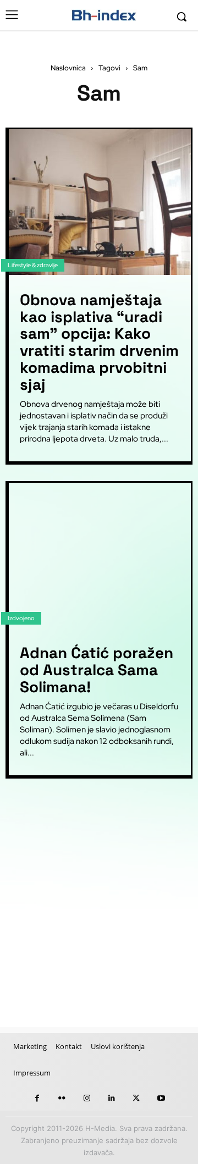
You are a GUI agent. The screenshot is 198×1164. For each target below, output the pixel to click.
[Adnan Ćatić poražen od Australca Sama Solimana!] (100, 555)
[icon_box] (55, 811)
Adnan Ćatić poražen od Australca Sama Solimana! (96, 670)
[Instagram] (86, 1098)
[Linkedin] (111, 1098)
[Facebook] (37, 1098)
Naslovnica (68, 68)
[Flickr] (62, 1098)
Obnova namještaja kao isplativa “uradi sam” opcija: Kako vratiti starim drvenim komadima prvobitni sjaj (99, 342)
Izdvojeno (21, 618)
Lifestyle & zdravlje (33, 265)
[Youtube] (160, 1098)
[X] (136, 1098)
